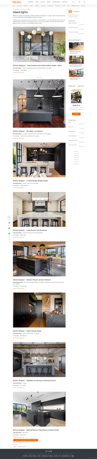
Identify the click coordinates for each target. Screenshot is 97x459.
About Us (64, 2)
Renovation (57, 5)
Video (36, 2)
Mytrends (30, 2)
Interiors (43, 5)
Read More (76, 113)
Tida (68, 5)
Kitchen (31, 5)
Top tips (64, 5)
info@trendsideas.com (35, 453)
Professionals (56, 2)
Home (14, 5)
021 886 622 (27, 453)
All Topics (19, 5)
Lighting (19, 446)
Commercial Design (75, 5)
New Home (25, 5)
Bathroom (37, 5)
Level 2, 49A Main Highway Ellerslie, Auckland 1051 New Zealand (61, 453)
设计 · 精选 (83, 5)
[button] (9, 217)
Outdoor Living (50, 5)
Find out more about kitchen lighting (25, 440)
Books (48, 2)
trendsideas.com (44, 453)
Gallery (42, 2)
